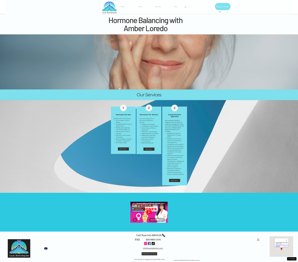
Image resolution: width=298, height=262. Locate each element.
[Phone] (163, 235)
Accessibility (291, 258)
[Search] (185, 7)
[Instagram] (145, 243)
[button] (158, 6)
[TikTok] (153, 243)
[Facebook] (149, 243)
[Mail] (46, 248)
